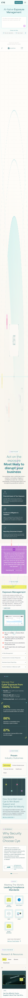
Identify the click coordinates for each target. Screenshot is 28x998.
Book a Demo (19, 2)
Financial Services (8, 769)
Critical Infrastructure (18, 765)
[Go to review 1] (11, 873)
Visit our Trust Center (13, 941)
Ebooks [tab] (16, 959)
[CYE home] (3, 2)
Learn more (7, 608)
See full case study (8, 817)
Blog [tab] (4, 959)
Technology (6, 765)
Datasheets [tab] (6, 963)
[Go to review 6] (17, 873)
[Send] (24, 26)
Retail (5, 773)
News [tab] (9, 959)
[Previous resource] (23, 968)
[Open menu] (25, 2)
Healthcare (19, 769)
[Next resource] (25, 968)
